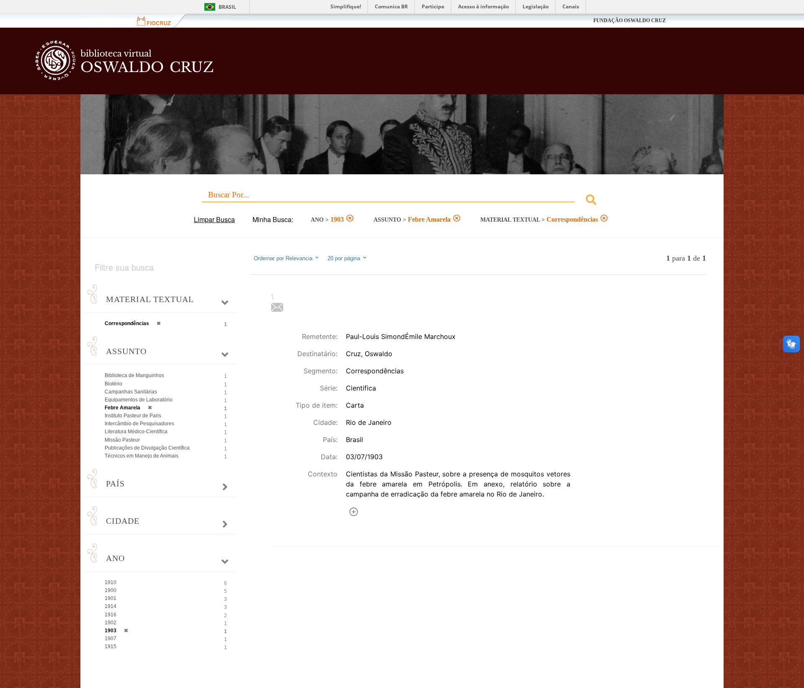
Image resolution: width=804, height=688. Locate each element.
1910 (110, 582)
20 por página (344, 258)
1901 (110, 598)
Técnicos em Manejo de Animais (141, 456)
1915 (110, 646)
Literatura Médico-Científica (136, 432)
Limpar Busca (214, 219)
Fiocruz (159, 21)
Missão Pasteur (122, 440)
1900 (110, 590)
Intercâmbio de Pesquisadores (139, 424)
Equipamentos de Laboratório (139, 400)
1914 (110, 606)
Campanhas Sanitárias (131, 392)
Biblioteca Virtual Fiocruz (341, 65)
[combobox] (402, 201)
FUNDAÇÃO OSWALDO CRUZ (629, 20)
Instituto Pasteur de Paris (133, 416)
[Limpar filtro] (350, 219)
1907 (110, 638)
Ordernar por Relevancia (283, 258)
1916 (110, 615)
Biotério (113, 384)
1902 (110, 623)
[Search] (591, 201)
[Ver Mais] (353, 513)
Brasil (227, 6)
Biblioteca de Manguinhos (134, 375)
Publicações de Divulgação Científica (147, 448)
